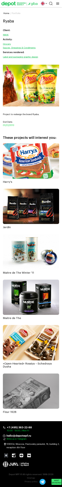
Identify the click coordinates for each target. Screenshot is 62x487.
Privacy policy (31, 482)
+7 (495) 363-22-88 (19, 427)
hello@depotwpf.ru (18, 435)
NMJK (6, 35)
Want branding (56, 482)
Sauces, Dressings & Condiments (19, 48)
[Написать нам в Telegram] (42, 481)
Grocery (7, 44)
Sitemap (31, 478)
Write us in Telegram (16, 439)
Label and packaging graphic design (20, 57)
